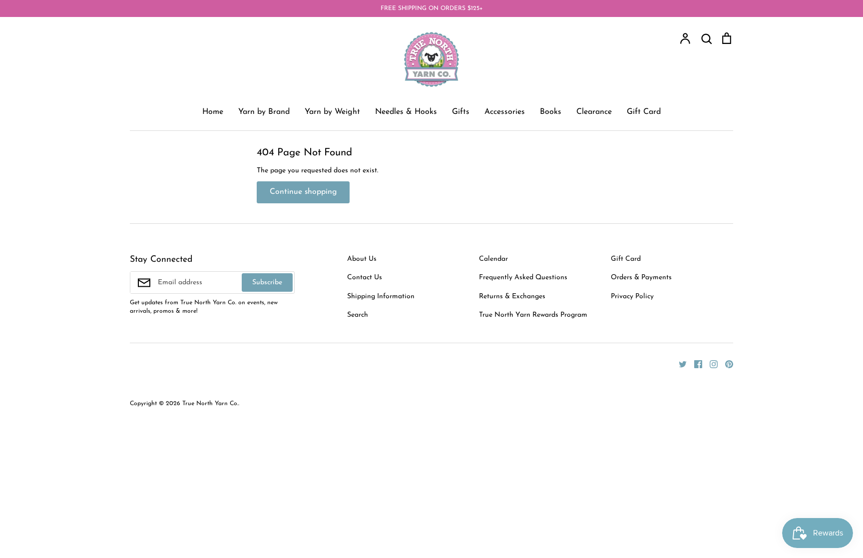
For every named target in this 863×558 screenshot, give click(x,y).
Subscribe (267, 282)
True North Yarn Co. (210, 404)
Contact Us (364, 277)
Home (212, 112)
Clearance (594, 112)
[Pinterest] (725, 363)
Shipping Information (381, 296)
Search (357, 315)
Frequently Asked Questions (523, 277)
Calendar (493, 259)
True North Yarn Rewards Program (533, 315)
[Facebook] (694, 363)
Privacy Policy (632, 296)
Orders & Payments (641, 277)
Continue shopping (303, 192)
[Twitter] (679, 363)
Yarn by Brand (264, 112)
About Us (362, 259)
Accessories (504, 112)
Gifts (460, 112)
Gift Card (644, 112)
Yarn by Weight (332, 112)
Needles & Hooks (406, 112)
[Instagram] (710, 363)
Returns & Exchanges (512, 296)
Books (550, 112)
